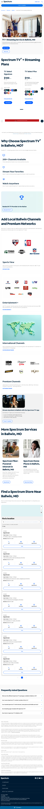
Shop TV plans (6, 48)
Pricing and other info (8, 98)
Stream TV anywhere (7, 421)
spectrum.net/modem (23, 758)
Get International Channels (8, 350)
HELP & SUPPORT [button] (8, 791)
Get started (8, 102)
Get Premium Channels (7, 388)
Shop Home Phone (28, 482)
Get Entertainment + (7, 309)
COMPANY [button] (5, 782)
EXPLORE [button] (5, 788)
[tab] (22, 782)
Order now (37, 1)
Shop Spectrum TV (7, 209)
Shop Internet (6, 482)
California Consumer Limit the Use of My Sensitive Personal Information (14, 799)
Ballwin (13, 10)
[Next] (42, 88)
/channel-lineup (15, 133)
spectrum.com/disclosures (16, 732)
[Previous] (2, 88)
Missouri (8, 10)
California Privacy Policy (5, 797)
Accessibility (3, 795)
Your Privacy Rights (4, 794)
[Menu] (2, 1)
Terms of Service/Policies (5, 800)
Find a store (6, 51)
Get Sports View (6, 269)
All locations (3, 10)
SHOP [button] (4, 785)
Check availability (22, 5)
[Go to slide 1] (21, 109)
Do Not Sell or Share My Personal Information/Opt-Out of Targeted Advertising (15, 798)
